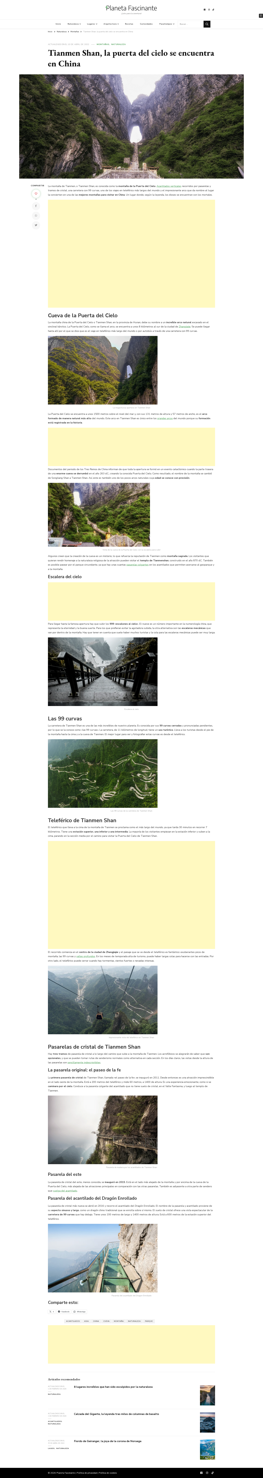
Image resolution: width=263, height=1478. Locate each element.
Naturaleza (73, 24)
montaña (119, 1321)
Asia (86, 1321)
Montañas (103, 44)
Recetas (129, 24)
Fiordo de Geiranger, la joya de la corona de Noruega (107, 1441)
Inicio (58, 24)
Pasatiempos (165, 24)
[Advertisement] (130, 254)
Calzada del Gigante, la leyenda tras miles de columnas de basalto (116, 1414)
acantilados (73, 1321)
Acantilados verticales (169, 186)
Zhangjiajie (185, 326)
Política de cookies (108, 1472)
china (96, 1321)
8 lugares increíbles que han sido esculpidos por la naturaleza (113, 1387)
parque (149, 1321)
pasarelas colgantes (137, 564)
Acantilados (55, 1421)
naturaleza (134, 1321)
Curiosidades (146, 24)
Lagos (51, 1448)
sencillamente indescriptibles (84, 1062)
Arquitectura (110, 24)
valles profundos (85, 956)
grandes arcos (165, 418)
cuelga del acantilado (65, 1190)
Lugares (91, 24)
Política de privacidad (87, 1472)
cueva (106, 1321)
